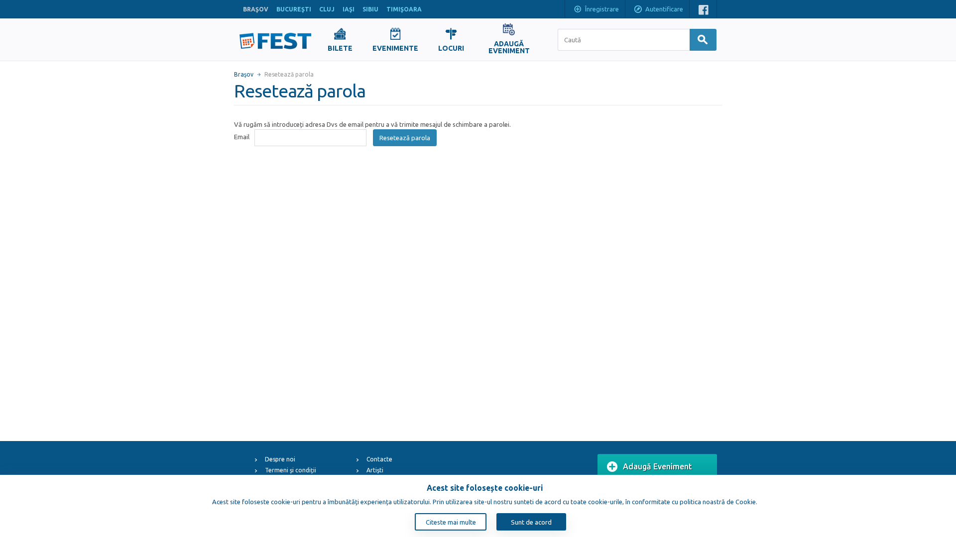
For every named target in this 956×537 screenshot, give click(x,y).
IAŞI (349, 9)
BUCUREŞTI (293, 9)
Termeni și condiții (290, 470)
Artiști (374, 470)
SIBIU (370, 9)
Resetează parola (404, 137)
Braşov (243, 74)
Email (241, 136)
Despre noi (280, 459)
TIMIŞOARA (404, 9)
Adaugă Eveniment (657, 466)
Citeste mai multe (451, 522)
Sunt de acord (531, 522)
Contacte (379, 459)
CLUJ (327, 9)
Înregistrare (602, 8)
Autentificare (664, 8)
